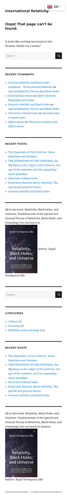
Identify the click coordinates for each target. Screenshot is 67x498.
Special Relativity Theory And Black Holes (34, 91)
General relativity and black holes (29, 104)
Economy (14, 325)
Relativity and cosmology (23, 330)
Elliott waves (16, 121)
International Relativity (27, 11)
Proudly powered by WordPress (46, 492)
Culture (12, 321)
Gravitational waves (20, 95)
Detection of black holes (23, 113)
